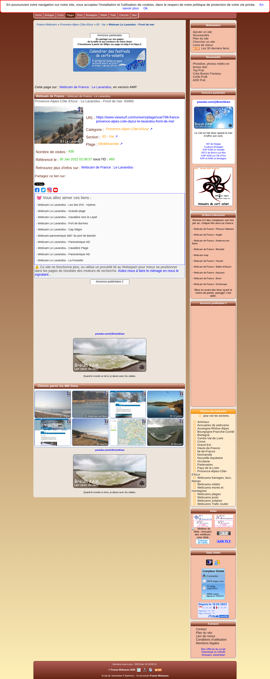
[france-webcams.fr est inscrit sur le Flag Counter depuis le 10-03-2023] (213, 609)
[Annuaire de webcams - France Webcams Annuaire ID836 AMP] (128, 432)
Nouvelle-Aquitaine (210, 458)
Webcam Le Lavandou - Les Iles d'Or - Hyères (66, 204)
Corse (60, 15)
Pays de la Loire (208, 468)
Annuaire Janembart (213, 654)
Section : (93, 137)
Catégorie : (95, 129)
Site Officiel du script (213, 649)
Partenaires (205, 464)
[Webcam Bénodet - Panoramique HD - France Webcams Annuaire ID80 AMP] (165, 432)
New (134, 15)
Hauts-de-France (208, 448)
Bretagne (49, 15)
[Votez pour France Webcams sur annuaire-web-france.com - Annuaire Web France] (223, 517)
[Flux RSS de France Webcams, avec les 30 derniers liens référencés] (196, 48)
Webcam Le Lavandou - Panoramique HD (64, 241)
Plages (70, 15)
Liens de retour (203, 45)
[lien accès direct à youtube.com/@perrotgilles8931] (55, 190)
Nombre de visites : (52, 152)
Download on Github (213, 651)
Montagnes (91, 15)
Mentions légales (207, 643)
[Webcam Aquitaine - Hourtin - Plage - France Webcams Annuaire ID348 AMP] (90, 432)
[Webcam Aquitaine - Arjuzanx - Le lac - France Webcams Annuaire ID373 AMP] (165, 404)
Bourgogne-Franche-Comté (215, 431)
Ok (145, 8)
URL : (90, 118)
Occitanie (203, 461)
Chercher (124, 15)
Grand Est (204, 444)
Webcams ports (207, 497)
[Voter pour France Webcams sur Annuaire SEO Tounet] (224, 533)
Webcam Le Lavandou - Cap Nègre (60, 229)
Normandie (204, 454)
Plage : (92, 144)
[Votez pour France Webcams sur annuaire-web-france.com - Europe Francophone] (202, 523)
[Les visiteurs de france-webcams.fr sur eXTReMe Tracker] (217, 562)
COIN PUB (200, 76)
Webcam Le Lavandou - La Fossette (60, 260)
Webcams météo (208, 484)
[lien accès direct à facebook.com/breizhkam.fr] (37, 190)
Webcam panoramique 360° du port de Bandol (67, 235)
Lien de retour (205, 636)
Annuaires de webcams (213, 425)
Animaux (203, 421)
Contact (201, 629)
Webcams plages (209, 494)
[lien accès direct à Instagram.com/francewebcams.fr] (49, 190)
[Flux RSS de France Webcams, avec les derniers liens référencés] (158, 669)
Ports (80, 15)
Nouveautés (201, 35)
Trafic (113, 15)
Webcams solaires (209, 500)
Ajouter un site (202, 32)
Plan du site (201, 38)
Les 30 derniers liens (215, 48)
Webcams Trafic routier (212, 504)
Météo (104, 15)
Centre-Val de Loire (210, 438)
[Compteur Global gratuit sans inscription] (213, 583)
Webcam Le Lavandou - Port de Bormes (63, 223)
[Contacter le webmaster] (151, 669)
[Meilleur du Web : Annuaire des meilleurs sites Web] (202, 533)
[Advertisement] (109, 306)
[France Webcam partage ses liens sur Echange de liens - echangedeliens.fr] (203, 541)
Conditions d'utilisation (211, 639)
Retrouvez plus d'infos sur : (58, 168)
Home (38, 15)
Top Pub (198, 70)
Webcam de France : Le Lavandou (86, 87)
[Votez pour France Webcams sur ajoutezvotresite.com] (224, 541)
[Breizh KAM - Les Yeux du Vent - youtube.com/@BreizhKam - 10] (109, 356)
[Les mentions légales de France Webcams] (139, 669)
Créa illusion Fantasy (207, 73)
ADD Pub (199, 80)
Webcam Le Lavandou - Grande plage (61, 211)
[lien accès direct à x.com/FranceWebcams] (43, 190)
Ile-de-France (206, 451)
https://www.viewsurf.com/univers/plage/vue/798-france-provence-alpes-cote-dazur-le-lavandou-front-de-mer (138, 119)
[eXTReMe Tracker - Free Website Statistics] (209, 562)
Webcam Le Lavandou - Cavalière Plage (63, 248)
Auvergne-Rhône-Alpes (213, 428)
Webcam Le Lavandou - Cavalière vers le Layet (67, 217)
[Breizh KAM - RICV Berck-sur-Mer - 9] (213, 118)
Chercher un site (204, 41)
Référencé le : (47, 160)
